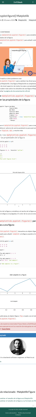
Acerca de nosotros (11, 413)
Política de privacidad (24, 413)
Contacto (18, 415)
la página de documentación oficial (17, 91)
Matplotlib (22, 20)
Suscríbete (6, 329)
